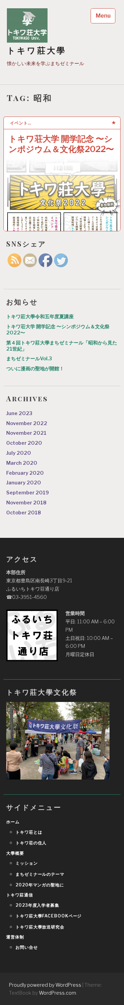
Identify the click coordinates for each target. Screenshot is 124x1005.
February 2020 (25, 473)
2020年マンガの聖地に (40, 884)
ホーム (13, 821)
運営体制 (15, 936)
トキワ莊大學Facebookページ (49, 915)
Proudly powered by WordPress (45, 985)
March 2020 (21, 463)
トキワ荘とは (29, 832)
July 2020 (18, 453)
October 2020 (24, 443)
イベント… (21, 122)
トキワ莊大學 (36, 50)
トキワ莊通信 (19, 894)
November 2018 (26, 503)
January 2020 (23, 483)
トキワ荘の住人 (31, 842)
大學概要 (15, 853)
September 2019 (27, 493)
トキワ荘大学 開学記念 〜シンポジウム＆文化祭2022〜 (61, 144)
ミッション (27, 863)
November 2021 (26, 433)
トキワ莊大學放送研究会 (40, 926)
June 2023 (19, 413)
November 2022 (26, 423)
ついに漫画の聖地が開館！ (35, 368)
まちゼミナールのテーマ (40, 874)
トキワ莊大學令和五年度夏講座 (40, 316)
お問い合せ (27, 947)
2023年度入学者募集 (37, 905)
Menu (103, 15)
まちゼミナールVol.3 (29, 358)
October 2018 (23, 513)
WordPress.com (57, 993)
